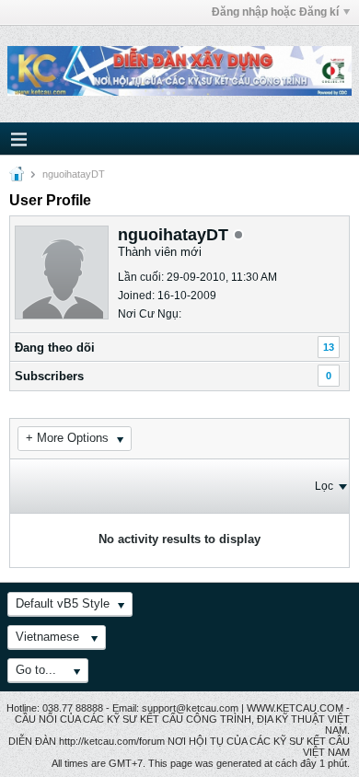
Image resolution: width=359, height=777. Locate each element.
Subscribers (49, 376)
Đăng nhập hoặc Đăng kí (275, 12)
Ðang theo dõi (55, 347)
